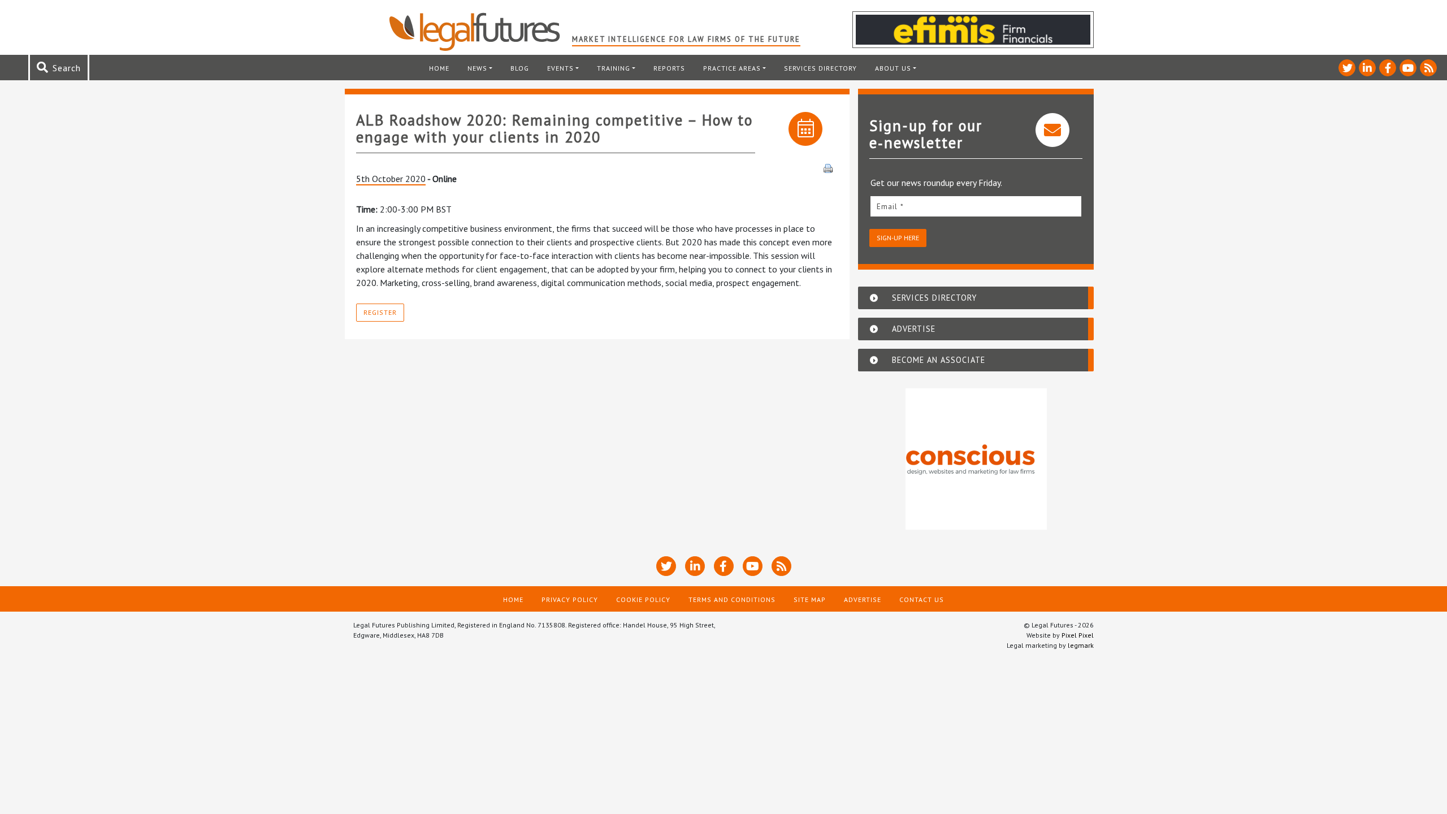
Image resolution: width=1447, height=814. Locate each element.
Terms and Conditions (732, 599)
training (613, 68)
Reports (669, 68)
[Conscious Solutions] (976, 459)
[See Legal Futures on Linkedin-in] (1367, 67)
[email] (975, 206)
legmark (1081, 645)
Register (380, 312)
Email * (890, 206)
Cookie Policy (643, 599)
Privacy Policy (569, 599)
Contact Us (921, 599)
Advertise (862, 599)
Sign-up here (898, 237)
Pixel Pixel (1078, 635)
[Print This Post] (828, 167)
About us (893, 68)
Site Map (810, 599)
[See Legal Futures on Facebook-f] (1387, 67)
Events (560, 68)
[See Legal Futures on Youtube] (1408, 67)
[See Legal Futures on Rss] (1428, 67)
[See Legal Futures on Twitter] (1346, 67)
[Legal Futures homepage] (480, 31)
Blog (519, 68)
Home (439, 68)
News (477, 68)
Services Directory (820, 68)
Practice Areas (732, 68)
